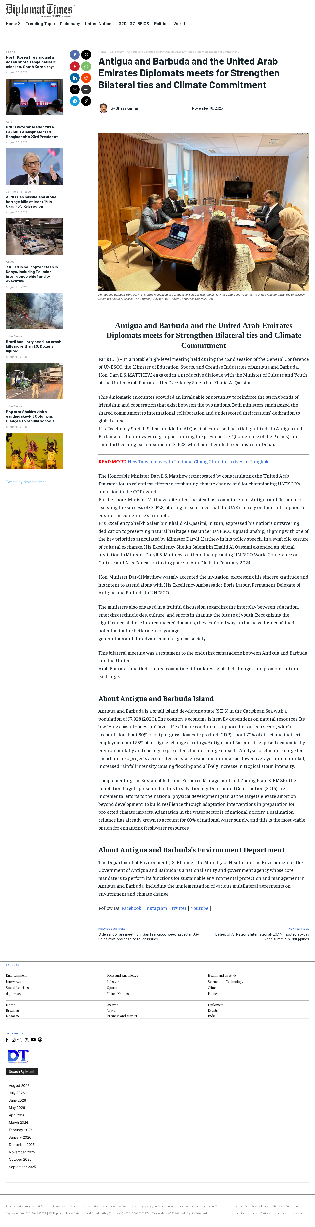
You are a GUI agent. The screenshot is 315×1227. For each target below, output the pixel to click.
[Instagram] (13, 1040)
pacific (10, 51)
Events (213, 1010)
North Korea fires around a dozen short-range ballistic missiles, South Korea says (31, 62)
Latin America (15, 336)
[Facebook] (75, 55)
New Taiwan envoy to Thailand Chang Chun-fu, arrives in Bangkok (198, 461)
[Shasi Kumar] (104, 108)
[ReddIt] (86, 78)
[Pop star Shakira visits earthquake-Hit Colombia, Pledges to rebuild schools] (34, 451)
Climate (213, 987)
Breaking (12, 1010)
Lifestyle (113, 981)
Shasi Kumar (127, 108)
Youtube (199, 908)
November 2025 (22, 1152)
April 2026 (17, 1115)
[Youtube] (33, 1040)
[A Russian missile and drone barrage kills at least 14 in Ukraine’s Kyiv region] (34, 236)
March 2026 (18, 1122)
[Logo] (118, 10)
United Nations (118, 994)
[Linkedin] (75, 78)
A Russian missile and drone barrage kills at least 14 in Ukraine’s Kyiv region (31, 201)
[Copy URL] (86, 101)
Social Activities (17, 987)
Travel (111, 1010)
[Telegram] (75, 101)
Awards (112, 1005)
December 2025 (22, 1144)
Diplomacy (117, 51)
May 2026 (17, 1108)
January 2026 (20, 1137)
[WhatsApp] (86, 66)
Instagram (156, 908)
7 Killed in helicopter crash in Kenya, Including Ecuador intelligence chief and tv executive (32, 273)
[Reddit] (20, 1040)
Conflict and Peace (18, 191)
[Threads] (40, 1040)
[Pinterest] (75, 66)
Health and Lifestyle (222, 975)
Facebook (131, 908)
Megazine (13, 1016)
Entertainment (16, 975)
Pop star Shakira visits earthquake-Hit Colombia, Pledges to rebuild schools (30, 416)
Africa (10, 261)
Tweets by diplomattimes (26, 482)
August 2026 (19, 1085)
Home (102, 51)
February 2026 (20, 1130)
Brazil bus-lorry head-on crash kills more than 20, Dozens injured (33, 346)
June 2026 (17, 1100)
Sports (112, 987)
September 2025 (22, 1167)
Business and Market (122, 1016)
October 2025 (20, 1159)
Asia (9, 121)
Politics (213, 994)
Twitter (179, 908)
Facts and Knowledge (122, 975)
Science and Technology (225, 981)
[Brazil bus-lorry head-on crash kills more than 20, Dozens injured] (34, 381)
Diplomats (215, 1005)
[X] (86, 55)
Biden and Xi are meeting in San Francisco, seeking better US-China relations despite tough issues (148, 936)
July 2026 (17, 1093)
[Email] (75, 89)
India (212, 1016)
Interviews (13, 981)
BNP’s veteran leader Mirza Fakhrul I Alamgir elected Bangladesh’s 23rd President (32, 131)
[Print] (86, 89)
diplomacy (14, 994)
